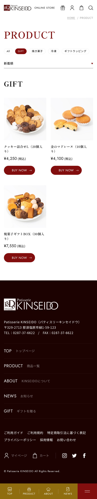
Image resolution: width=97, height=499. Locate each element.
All (8, 51)
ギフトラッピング (75, 51)
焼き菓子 (37, 51)
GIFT (21, 51)
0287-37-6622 (24, 332)
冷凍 (53, 51)
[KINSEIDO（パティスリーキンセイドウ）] (48, 304)
